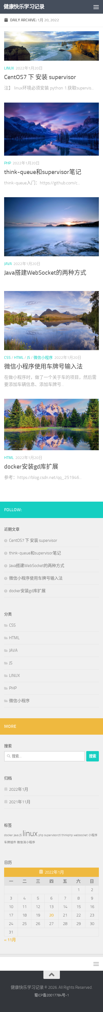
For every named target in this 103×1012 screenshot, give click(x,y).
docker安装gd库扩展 (31, 466)
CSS (7, 357)
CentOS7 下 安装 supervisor (40, 77)
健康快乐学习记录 (24, 7)
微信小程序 (43, 357)
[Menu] (96, 7)
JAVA (8, 263)
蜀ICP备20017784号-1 (51, 995)
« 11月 (10, 939)
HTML (19, 357)
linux (30, 833)
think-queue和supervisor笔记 (42, 172)
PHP (7, 163)
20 (51, 915)
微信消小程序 (26, 842)
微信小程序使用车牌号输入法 (43, 366)
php (40, 835)
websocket (81, 835)
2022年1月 (18, 789)
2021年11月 (19, 801)
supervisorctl (52, 835)
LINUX (9, 68)
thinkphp (67, 835)
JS (28, 357)
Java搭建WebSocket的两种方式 (45, 272)
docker (8, 835)
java (16, 835)
